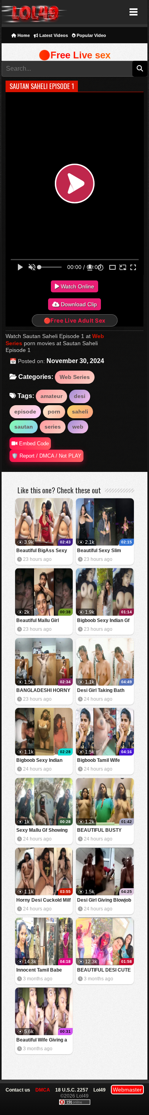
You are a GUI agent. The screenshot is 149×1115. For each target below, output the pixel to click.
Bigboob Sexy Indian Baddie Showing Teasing (43, 761)
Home (23, 35)
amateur (51, 396)
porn (54, 411)
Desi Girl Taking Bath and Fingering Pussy (100, 691)
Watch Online (76, 286)
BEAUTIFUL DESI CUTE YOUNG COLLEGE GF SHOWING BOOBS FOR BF (104, 970)
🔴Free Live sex (74, 55)
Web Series (75, 377)
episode (25, 411)
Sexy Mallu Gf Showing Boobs (42, 830)
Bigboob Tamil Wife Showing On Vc (98, 761)
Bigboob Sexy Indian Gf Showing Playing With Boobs (103, 621)
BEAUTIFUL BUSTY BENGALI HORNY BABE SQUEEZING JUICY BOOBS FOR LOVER (104, 830)
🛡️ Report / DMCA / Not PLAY (46, 456)
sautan (23, 426)
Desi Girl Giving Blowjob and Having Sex (104, 900)
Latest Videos (53, 35)
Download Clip (78, 304)
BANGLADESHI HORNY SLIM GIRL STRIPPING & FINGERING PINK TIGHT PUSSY (43, 691)
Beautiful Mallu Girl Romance (37, 621)
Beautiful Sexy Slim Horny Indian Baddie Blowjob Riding (100, 551)
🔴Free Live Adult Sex (75, 320)
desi (79, 396)
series (53, 426)
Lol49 (34, 12)
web (77, 426)
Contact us (18, 1090)
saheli (80, 411)
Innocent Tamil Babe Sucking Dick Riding (39, 970)
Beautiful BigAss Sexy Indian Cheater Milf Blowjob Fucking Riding (42, 551)
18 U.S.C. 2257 (71, 1090)
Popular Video (90, 35)
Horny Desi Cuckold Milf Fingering (43, 900)
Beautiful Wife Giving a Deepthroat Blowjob (41, 1040)
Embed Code (33, 443)
